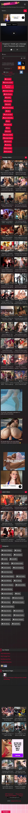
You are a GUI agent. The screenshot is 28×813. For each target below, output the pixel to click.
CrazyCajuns (18, 554)
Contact (21, 795)
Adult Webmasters (5, 653)
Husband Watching (8, 86)
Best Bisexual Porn (5, 659)
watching (8, 144)
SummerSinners (19, 610)
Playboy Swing (6, 602)
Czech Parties (21, 576)
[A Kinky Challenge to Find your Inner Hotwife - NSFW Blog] (5, 675)
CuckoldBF (14, 559)
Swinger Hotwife (8, 90)
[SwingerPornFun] (11, 3)
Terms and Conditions (10, 795)
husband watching (8, 107)
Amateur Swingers (7, 550)
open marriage (8, 114)
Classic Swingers (7, 554)
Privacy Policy (19, 794)
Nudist (18, 593)
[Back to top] (23, 808)
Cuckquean (5, 563)
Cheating (18, 550)
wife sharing (8, 151)
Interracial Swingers (7, 593)
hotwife (8, 104)
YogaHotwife (16, 623)
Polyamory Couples (19, 602)
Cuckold (8, 79)
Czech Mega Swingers (8, 576)
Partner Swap (6, 597)
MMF (8, 111)
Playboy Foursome (18, 597)
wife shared (8, 148)
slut (8, 127)
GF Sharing (18, 580)
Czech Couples (6, 567)
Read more (7, 68)
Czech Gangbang (19, 567)
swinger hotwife (8, 134)
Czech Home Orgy (7, 571)
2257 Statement (9, 794)
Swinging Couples (19, 615)
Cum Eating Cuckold (17, 563)
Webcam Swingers (19, 619)
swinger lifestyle (8, 138)
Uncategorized (6, 619)
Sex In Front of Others (8, 606)
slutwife (8, 131)
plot (8, 121)
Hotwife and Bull (8, 82)
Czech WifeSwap (7, 580)
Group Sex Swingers (8, 584)
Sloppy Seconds (7, 610)
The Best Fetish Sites (6, 662)
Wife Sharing (8, 94)
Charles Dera (10, 74)
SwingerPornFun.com (16, 800)
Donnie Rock (8, 75)
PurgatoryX (8, 124)
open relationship (8, 117)
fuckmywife (8, 100)
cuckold (8, 97)
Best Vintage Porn (5, 656)
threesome (8, 141)
